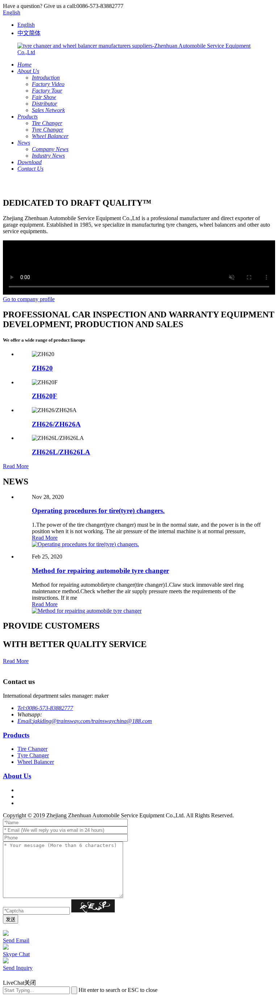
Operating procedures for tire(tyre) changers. (98, 510)
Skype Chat (16, 954)
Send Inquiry (18, 968)
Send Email (16, 940)
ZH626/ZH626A (56, 424)
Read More (16, 466)
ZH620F (44, 396)
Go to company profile (29, 299)
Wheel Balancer (35, 762)
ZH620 (42, 368)
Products (16, 735)
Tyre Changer (33, 755)
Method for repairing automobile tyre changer (100, 570)
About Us (17, 776)
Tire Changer (32, 749)
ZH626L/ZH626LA (61, 452)
